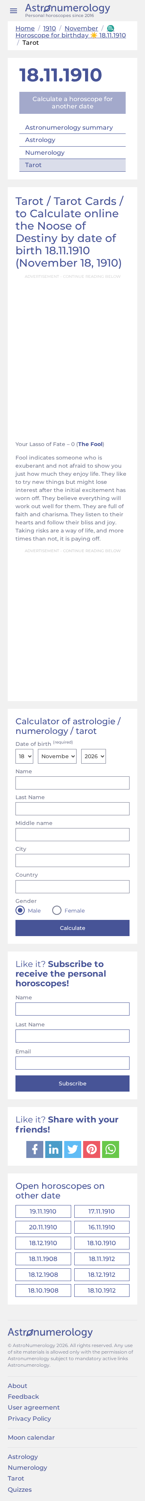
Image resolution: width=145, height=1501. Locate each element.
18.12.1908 (43, 1274)
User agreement (34, 1407)
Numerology (45, 152)
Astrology (40, 140)
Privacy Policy (29, 1418)
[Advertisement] (72, 355)
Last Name (30, 797)
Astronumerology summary (69, 127)
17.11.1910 (102, 1211)
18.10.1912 (102, 1290)
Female (75, 911)
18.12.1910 (43, 1243)
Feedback (23, 1396)
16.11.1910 (102, 1227)
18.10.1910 (101, 1243)
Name (23, 771)
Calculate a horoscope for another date (72, 102)
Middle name (34, 823)
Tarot (33, 165)
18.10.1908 (43, 1290)
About (17, 1385)
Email (23, 1051)
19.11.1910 (43, 1211)
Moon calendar (31, 1437)
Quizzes (20, 1489)
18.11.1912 (102, 1259)
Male (34, 911)
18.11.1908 (43, 1259)
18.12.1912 (101, 1274)
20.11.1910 (43, 1227)
